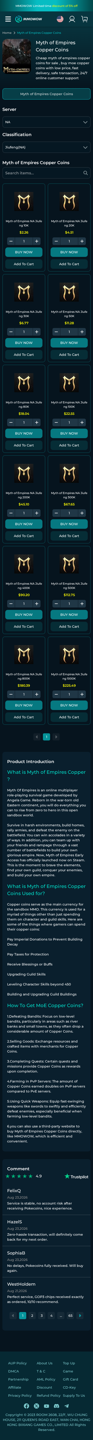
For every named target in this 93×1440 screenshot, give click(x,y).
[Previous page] (37, 736)
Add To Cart (24, 264)
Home (6, 32)
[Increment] (37, 241)
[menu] (8, 19)
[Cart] (84, 19)
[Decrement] (11, 241)
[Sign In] (72, 19)
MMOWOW (24, 1136)
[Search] (85, 173)
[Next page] (56, 736)
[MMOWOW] (28, 19)
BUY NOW (24, 252)
